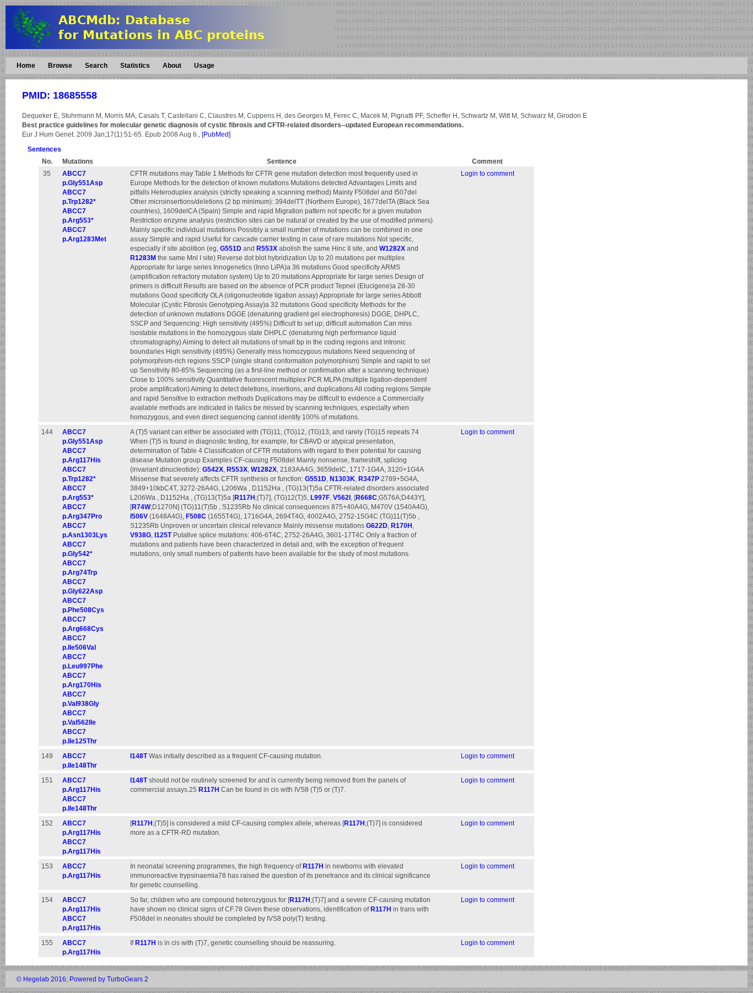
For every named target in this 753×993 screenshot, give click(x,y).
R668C (366, 497)
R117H (244, 497)
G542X (212, 469)
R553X (266, 248)
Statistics (135, 65)
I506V (139, 516)
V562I (342, 497)
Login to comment (487, 173)
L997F (320, 497)
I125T (162, 535)
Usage (204, 65)
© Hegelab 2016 (41, 979)
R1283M (143, 258)
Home (26, 65)
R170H (401, 526)
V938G (140, 535)
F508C (196, 516)
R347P (368, 479)
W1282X (392, 248)
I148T (138, 756)
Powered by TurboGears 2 (108, 979)
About (172, 65)
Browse (60, 65)
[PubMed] (216, 134)
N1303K (342, 479)
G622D (377, 526)
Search (96, 65)
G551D (230, 248)
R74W (141, 507)
